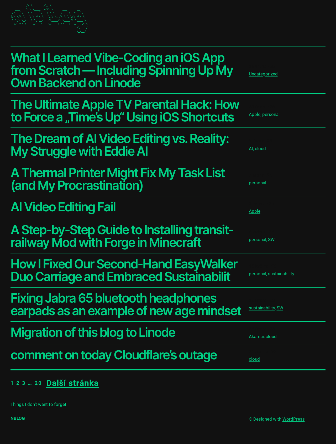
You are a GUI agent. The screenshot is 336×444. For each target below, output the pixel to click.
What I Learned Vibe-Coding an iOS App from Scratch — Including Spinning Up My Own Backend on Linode (121, 70)
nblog (17, 418)
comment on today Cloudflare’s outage (113, 355)
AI (251, 148)
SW (271, 239)
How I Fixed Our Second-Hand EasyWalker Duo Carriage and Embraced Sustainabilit (123, 270)
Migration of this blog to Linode (92, 332)
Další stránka (72, 383)
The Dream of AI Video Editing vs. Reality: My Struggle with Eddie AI (119, 144)
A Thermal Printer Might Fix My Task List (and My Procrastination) (117, 179)
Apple (254, 114)
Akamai (256, 336)
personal (271, 114)
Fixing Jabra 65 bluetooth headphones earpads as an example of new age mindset (125, 304)
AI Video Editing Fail (63, 207)
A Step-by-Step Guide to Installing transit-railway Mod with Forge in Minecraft (121, 236)
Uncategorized (263, 73)
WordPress (293, 419)
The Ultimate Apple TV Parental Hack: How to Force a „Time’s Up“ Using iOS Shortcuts (124, 110)
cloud (260, 148)
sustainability (281, 273)
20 (38, 383)
